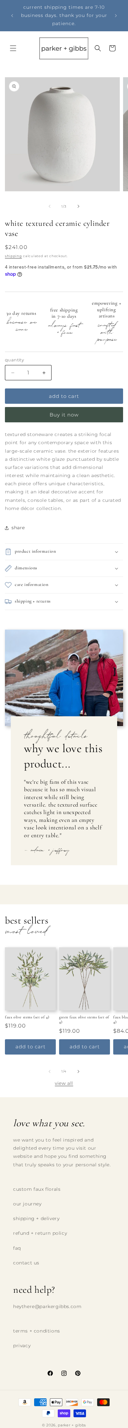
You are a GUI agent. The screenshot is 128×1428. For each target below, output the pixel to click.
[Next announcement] (116, 15)
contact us (26, 1263)
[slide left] (49, 206)
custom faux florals (36, 1189)
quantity (14, 359)
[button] (13, 48)
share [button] (18, 528)
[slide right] (78, 206)
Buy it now (64, 415)
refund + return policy (40, 1233)
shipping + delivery (36, 1218)
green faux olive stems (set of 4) (84, 1020)
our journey (27, 1204)
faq (17, 1248)
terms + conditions (36, 1331)
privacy (22, 1345)
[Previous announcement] (12, 15)
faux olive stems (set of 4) (27, 1017)
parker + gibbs (72, 1425)
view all (64, 1083)
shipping (13, 256)
